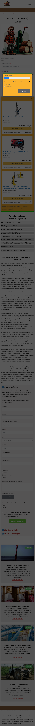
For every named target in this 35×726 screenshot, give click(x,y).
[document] (17, 363)
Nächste (24, 91)
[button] (30, 82)
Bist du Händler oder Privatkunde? (13, 82)
